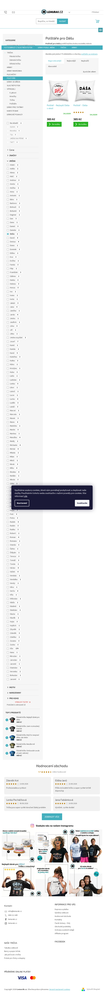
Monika (14, 472)
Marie (14, 422)
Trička (12, 100)
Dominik (15, 249)
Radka (14, 529)
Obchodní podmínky (63, 926)
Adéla (14, 168)
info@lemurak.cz (15, 911)
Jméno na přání (18, 337)
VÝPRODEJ (11, 89)
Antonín (15, 195)
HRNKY (9, 67)
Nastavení (22, 503)
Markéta (15, 426)
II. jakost (13, 92)
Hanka (14, 280)
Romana (15, 541)
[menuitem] (18, 47)
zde (25, 496)
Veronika (15, 671)
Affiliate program (61, 933)
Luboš (14, 391)
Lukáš (14, 406)
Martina (15, 433)
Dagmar (15, 215)
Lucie (14, 395)
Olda (13, 483)
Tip (13, 134)
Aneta (14, 184)
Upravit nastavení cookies (59, 989)
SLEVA (14, 127)
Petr (13, 514)
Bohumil (15, 211)
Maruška (15, 437)
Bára (13, 199)
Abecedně (52, 66)
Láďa (13, 376)
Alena (14, 172)
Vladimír (15, 606)
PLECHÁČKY (11, 74)
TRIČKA (10, 52)
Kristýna (15, 368)
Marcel (14, 410)
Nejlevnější (71, 61)
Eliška (14, 253)
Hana (13, 652)
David (14, 238)
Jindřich (15, 322)
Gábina (14, 276)
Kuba (14, 372)
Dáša (14, 234)
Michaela (15, 445)
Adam (14, 165)
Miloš (14, 460)
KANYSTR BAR (12, 111)
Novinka (15, 130)
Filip (13, 268)
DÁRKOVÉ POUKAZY (15, 114)
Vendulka (15, 579)
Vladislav (15, 610)
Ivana (14, 295)
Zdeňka (15, 637)
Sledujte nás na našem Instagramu (54, 825)
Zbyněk (15, 629)
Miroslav (15, 656)
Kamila (14, 349)
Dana (13, 222)
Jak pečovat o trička (12, 954)
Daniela (14, 230)
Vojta (14, 621)
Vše (14, 648)
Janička (15, 310)
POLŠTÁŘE (11, 78)
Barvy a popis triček (12, 951)
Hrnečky (13, 96)
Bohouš (15, 207)
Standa (14, 545)
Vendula (15, 575)
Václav (14, 568)
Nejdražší (85, 61)
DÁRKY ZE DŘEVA (13, 82)
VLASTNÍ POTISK (13, 85)
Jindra (14, 318)
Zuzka (14, 644)
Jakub (14, 303)
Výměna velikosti (61, 912)
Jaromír (15, 664)
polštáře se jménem (89, 54)
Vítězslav (15, 598)
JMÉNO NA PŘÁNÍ (18, 138)
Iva (13, 291)
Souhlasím (82, 503)
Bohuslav (15, 675)
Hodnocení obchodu (52, 766)
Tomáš (14, 560)
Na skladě (15, 123)
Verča (14, 591)
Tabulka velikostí (11, 948)
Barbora (15, 203)
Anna (13, 191)
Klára (14, 364)
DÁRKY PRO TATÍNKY (15, 107)
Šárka (14, 548)
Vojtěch (15, 625)
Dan (13, 218)
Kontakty (58, 919)
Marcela (15, 414)
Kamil (14, 345)
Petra (14, 518)
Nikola (14, 479)
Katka (14, 360)
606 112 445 (13, 915)
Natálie (14, 476)
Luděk (14, 403)
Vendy (14, 583)
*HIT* (13, 142)
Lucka (14, 399)
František (15, 272)
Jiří (13, 330)
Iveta (14, 299)
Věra (13, 587)
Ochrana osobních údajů (64, 930)
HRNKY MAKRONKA (14, 71)
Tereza (14, 556)
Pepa (14, 510)
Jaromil (15, 679)
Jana (13, 307)
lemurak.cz (12, 919)
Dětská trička (15, 63)
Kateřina (15, 357)
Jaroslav (15, 660)
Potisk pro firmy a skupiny (14, 958)
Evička (14, 261)
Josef (14, 341)
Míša (13, 468)
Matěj (14, 441)
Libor (14, 387)
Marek (14, 418)
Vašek (14, 571)
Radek (14, 522)
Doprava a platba (61, 909)
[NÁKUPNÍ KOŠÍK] (97, 21)
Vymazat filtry (21, 702)
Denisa (14, 241)
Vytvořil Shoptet (93, 989)
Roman (14, 537)
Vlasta (14, 614)
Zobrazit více (52, 816)
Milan (14, 456)
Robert (14, 533)
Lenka (14, 383)
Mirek (14, 464)
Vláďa (14, 602)
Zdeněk (15, 633)
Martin (14, 429)
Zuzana (14, 641)
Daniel (14, 226)
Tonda (14, 564)
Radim (14, 525)
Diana (14, 245)
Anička (14, 188)
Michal (14, 449)
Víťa (13, 594)
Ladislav (15, 380)
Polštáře (13, 103)
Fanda (14, 264)
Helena (14, 284)
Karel (14, 353)
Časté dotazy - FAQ (62, 923)
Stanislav (15, 667)
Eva (13, 257)
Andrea (14, 180)
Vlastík (14, 618)
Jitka (13, 333)
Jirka (13, 326)
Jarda (14, 314)
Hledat (62, 21)
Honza (14, 287)
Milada (14, 452)
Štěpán (14, 552)
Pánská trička (15, 56)
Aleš (13, 176)
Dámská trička (15, 60)
